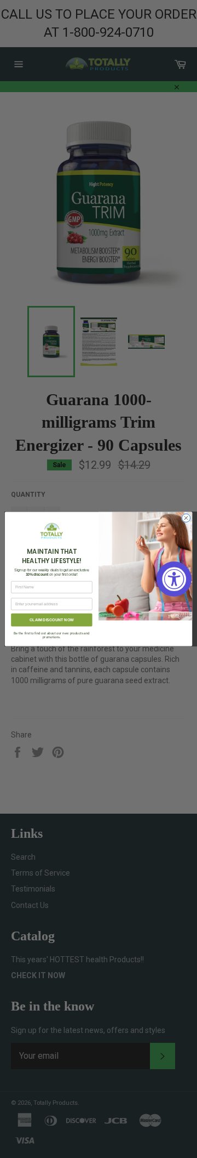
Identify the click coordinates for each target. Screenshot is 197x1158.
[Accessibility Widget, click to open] (174, 579)
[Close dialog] (186, 518)
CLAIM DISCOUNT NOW (51, 620)
